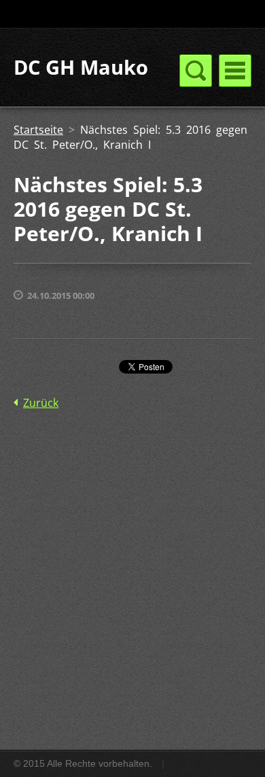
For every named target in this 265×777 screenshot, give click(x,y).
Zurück (40, 402)
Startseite (38, 129)
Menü (235, 70)
